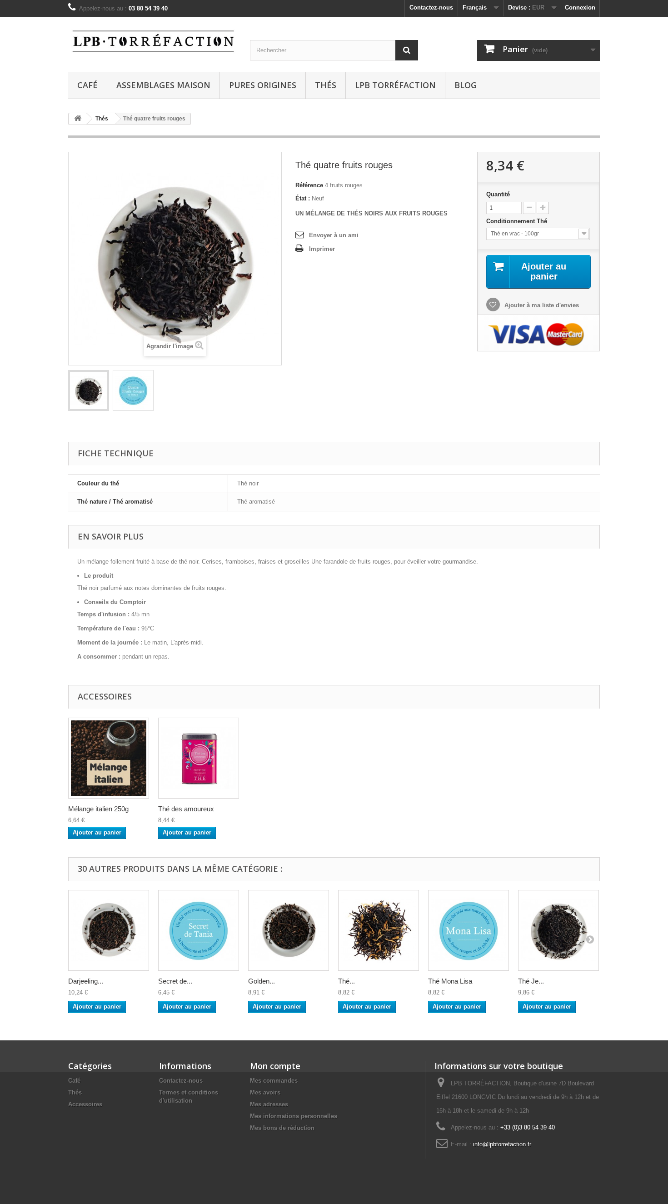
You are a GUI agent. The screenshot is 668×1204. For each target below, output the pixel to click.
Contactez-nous (431, 7)
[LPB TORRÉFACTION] (152, 40)
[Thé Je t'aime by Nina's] (558, 930)
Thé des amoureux (186, 809)
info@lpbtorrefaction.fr (502, 1144)
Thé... (346, 981)
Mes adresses (269, 1104)
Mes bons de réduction (282, 1127)
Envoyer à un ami (334, 235)
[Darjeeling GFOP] (108, 930)
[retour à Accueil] (77, 119)
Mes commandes (274, 1080)
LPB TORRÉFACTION (395, 85)
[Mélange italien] (108, 758)
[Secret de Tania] (198, 930)
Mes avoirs (265, 1092)
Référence (309, 185)
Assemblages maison (163, 85)
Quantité (498, 194)
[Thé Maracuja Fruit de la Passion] (378, 930)
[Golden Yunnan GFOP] (288, 930)
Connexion (580, 7)
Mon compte (275, 1065)
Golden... (261, 981)
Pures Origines (262, 85)
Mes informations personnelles (293, 1116)
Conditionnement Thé (517, 221)
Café (87, 85)
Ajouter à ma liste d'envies (541, 305)
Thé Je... (531, 981)
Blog (465, 85)
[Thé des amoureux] (198, 758)
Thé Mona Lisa (450, 981)
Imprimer (322, 248)
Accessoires (85, 1104)
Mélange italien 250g (98, 809)
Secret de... (175, 981)
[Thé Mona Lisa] (468, 930)
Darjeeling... (85, 981)
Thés (325, 85)
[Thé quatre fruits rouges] (89, 390)
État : (302, 198)
